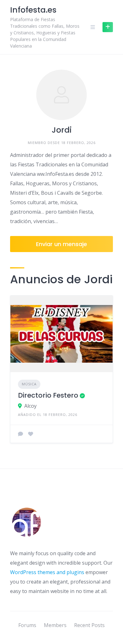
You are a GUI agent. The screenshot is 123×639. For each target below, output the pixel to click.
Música (29, 384)
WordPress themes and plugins (47, 572)
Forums (27, 625)
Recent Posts (89, 625)
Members (55, 625)
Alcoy (30, 405)
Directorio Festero (48, 395)
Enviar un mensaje (61, 244)
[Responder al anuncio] (20, 434)
